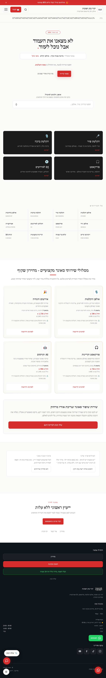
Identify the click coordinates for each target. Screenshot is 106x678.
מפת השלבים (40, 65)
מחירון (62, 531)
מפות (101, 614)
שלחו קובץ (53, 579)
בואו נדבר (35, 56)
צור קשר (54, 531)
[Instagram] (100, 651)
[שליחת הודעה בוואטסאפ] (98, 670)
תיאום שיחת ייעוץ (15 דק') (83, 469)
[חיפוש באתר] (25, 9)
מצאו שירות (64, 74)
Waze (96, 614)
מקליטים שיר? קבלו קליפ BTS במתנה (53, 2)
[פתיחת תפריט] (6, 9)
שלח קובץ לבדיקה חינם (53, 425)
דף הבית (45, 531)
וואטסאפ (94, 638)
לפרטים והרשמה (79, 332)
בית (101, 18)
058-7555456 (99, 604)
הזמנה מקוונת (53, 564)
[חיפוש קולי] (16, 104)
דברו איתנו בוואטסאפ (53, 521)
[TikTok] (93, 651)
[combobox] (53, 104)
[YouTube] (80, 651)
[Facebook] (86, 651)
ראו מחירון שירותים (41, 469)
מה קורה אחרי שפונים (45, 74)
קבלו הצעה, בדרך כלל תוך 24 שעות (53, 572)
